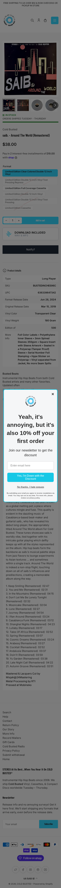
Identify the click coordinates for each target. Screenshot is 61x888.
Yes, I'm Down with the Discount (30, 477)
